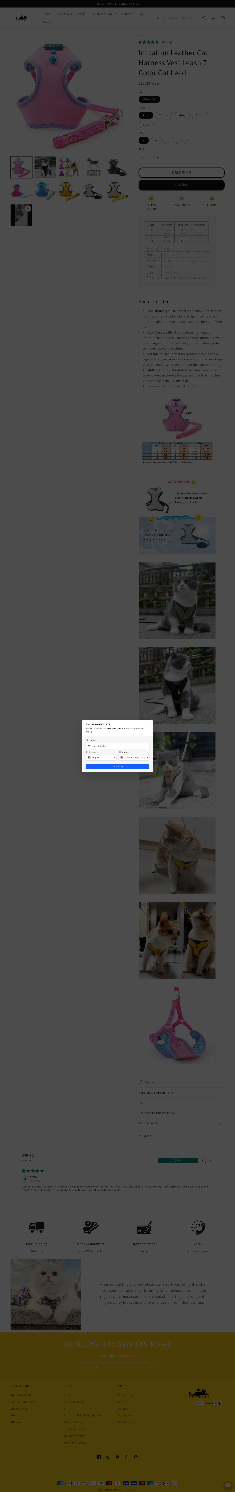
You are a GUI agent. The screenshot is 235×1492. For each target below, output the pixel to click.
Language (94, 752)
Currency (126, 752)
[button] (117, 746)
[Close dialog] (150, 722)
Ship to (92, 740)
